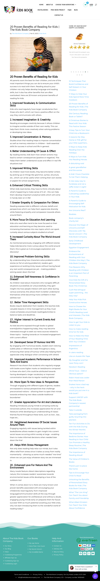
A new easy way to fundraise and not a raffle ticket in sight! (77, 184)
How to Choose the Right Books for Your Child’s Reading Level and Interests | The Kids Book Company (79, 312)
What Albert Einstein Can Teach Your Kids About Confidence (78, 505)
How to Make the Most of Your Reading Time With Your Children (79, 339)
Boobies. (72, 214)
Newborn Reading (77, 367)
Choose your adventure (65, 5)
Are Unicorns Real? (77, 210)
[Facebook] (80, 553)
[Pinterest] (84, 553)
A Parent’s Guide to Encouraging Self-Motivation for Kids (77, 204)
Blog (76, 10)
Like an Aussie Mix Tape (79, 356)
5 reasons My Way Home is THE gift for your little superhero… (78, 140)
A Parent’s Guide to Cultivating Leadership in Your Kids (79, 194)
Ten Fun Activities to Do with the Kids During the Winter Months (79, 427)
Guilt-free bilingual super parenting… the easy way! (78, 293)
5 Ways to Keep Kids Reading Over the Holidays (78, 150)
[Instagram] (89, 553)
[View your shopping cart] (86, 6)
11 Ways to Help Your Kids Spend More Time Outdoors (79, 97)
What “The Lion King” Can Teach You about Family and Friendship (79, 495)
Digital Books (43, 10)
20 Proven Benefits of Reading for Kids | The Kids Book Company (78, 107)
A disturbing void (76, 163)
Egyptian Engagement (79, 247)
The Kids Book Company (20, 33)
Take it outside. (75, 410)
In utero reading (76, 352)
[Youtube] (93, 553)
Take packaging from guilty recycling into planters (78, 417)
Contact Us (58, 15)
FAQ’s (69, 10)
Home (41, 5)
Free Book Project (58, 10)
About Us (49, 5)
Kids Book (42, 33)
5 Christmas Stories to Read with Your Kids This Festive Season (78, 123)
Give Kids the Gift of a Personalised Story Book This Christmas (78, 283)
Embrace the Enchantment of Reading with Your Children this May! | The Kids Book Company (79, 257)
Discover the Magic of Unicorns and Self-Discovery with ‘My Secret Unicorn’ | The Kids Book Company (78, 231)
